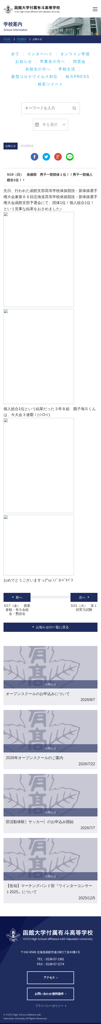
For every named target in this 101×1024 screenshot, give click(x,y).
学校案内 (21, 39)
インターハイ (40, 54)
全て (15, 54)
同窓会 (79, 62)
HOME (7, 39)
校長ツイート (50, 84)
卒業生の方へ (52, 62)
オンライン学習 (75, 54)
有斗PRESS (77, 77)
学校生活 (66, 69)
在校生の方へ (38, 69)
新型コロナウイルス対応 (34, 77)
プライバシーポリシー (49, 1005)
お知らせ (23, 62)
